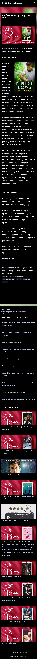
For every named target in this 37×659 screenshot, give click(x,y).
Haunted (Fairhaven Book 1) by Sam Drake (14, 359)
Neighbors (26, 279)
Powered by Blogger (20, 652)
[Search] (34, 3)
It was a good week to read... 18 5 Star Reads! (15, 520)
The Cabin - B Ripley (7, 366)
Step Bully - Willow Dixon (9, 643)
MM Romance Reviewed (13, 3)
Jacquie (19, 279)
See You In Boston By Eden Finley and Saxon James (17, 475)
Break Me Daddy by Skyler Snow (11, 342)
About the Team (6, 309)
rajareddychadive (23, 656)
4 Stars (5, 276)
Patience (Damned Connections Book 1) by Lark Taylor (18, 399)
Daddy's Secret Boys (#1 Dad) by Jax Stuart (14, 392)
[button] (3, 21)
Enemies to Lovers (8, 279)
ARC (11, 276)
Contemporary (18, 276)
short (5, 282)
